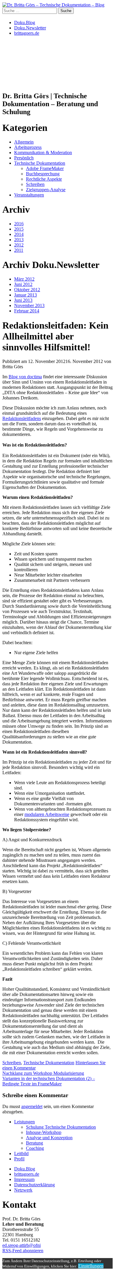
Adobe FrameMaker (45, 168)
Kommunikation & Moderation (43, 152)
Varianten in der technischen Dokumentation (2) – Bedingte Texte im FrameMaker (48, 1081)
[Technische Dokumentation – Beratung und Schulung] (53, 4)
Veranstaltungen (29, 194)
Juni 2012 (23, 284)
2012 (19, 244)
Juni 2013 (23, 300)
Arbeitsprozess (28, 147)
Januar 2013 (25, 294)
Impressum (24, 1179)
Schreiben (35, 184)
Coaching (35, 1148)
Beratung (34, 1142)
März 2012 (24, 278)
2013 (19, 239)
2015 (19, 228)
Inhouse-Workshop (43, 1132)
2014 (19, 234)
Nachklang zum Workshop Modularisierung (43, 1073)
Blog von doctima (25, 376)
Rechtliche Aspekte (44, 178)
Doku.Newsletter (30, 27)
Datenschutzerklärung (34, 1184)
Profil (19, 1158)
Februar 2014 (26, 310)
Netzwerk (23, 1189)
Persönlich (24, 157)
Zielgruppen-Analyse (45, 189)
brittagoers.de (26, 33)
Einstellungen (91, 1265)
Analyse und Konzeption (49, 1137)
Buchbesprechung (43, 173)
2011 (18, 250)
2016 (19, 223)
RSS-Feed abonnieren (22, 1250)
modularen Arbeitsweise (46, 814)
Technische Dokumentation (39, 163)
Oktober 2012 (27, 289)
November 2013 (29, 305)
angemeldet (31, 1106)
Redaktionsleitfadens (21, 418)
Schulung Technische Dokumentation (61, 1127)
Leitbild (21, 1153)
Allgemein (24, 141)
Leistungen (24, 1121)
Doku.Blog (24, 22)
